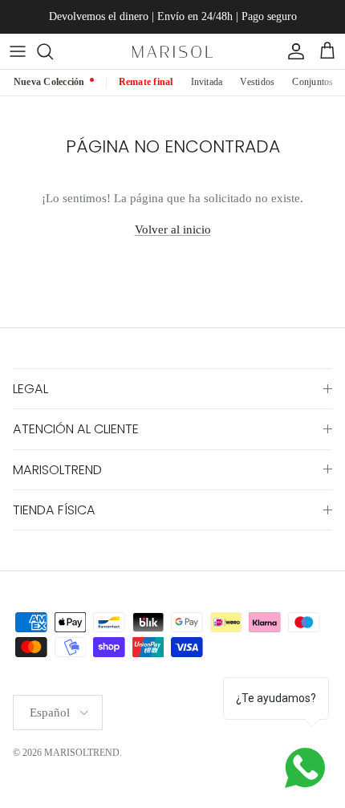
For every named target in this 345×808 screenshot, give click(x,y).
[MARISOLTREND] (172, 51)
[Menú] (17, 51)
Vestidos (257, 81)
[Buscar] (53, 51)
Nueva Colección (49, 81)
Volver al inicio (173, 229)
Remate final (146, 81)
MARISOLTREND (82, 752)
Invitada (207, 81)
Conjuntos (312, 81)
